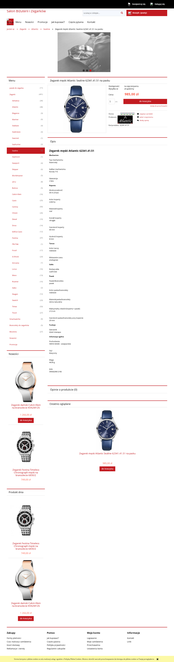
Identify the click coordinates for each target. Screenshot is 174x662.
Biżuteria (13, 331)
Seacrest (15, 138)
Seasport (15, 163)
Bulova (15, 188)
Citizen (15, 213)
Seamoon (16, 157)
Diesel (14, 219)
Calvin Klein (16, 194)
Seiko (14, 288)
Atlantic (15, 107)
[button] (144, 114)
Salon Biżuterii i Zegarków (26, 11)
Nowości (13, 338)
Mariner (15, 119)
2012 (14, 182)
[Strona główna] (10, 22)
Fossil (14, 250)
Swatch (15, 300)
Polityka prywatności (56, 645)
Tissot (14, 313)
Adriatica (15, 100)
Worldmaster (17, 175)
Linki (129, 641)
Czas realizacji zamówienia (19, 641)
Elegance (15, 113)
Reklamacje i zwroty (16, 648)
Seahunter (16, 144)
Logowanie (92, 638)
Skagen (15, 294)
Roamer (15, 281)
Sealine (15, 150)
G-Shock (15, 256)
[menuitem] (18, 22)
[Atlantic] (125, 119)
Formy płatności (14, 638)
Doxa (14, 225)
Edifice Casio (17, 231)
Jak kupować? (53, 638)
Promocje (13, 344)
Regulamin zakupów (56, 648)
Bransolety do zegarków (19, 325)
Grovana (15, 263)
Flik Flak (15, 244)
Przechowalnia (93, 645)
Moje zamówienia (95, 641)
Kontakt (130, 638)
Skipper (15, 169)
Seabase (15, 125)
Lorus (14, 269)
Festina (15, 238)
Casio (14, 200)
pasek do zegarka (17, 88)
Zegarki (12, 94)
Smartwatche (15, 319)
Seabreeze (16, 132)
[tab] (84, 70)
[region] (87, 52)
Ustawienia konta (95, 648)
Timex (14, 306)
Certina (15, 207)
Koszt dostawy (13, 645)
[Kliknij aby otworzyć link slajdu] (87, 52)
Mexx (14, 275)
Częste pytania (53, 641)
